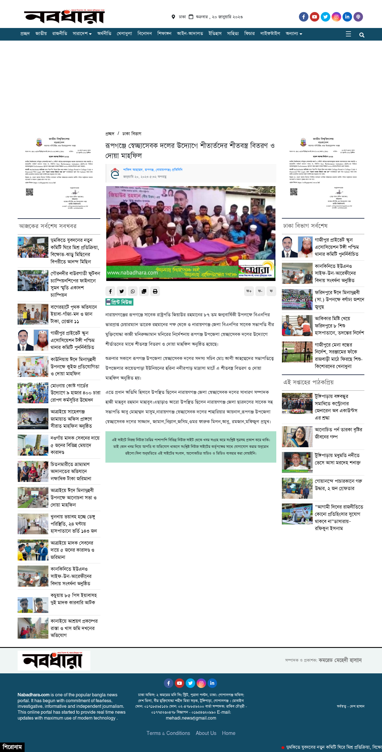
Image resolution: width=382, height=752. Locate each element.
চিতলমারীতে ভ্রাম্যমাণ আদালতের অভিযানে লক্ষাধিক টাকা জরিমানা (71, 471)
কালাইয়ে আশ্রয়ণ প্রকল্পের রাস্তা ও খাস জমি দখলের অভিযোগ (74, 628)
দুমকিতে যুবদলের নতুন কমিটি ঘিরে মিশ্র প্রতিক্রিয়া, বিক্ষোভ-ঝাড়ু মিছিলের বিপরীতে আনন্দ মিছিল (75, 251)
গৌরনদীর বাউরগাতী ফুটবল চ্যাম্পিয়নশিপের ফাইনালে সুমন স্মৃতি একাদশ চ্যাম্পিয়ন (75, 284)
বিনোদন (145, 34)
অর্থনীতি (104, 34)
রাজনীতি (59, 34)
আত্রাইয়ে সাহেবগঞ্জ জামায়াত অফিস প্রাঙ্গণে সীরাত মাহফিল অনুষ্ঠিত (71, 419)
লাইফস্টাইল (270, 34)
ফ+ (249, 291)
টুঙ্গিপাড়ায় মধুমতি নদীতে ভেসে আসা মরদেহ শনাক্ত (338, 459)
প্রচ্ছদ (25, 34)
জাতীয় (41, 34)
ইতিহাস (215, 34)
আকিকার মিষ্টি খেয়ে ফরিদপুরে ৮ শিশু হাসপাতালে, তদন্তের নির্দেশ (339, 325)
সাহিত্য (233, 34)
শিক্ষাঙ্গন (164, 34)
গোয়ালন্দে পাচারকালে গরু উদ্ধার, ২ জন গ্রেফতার (338, 485)
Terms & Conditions (168, 733)
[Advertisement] (191, 88)
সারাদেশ (80, 34)
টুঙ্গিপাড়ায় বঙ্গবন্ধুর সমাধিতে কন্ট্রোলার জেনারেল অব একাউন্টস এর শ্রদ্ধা (336, 407)
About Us (206, 733)
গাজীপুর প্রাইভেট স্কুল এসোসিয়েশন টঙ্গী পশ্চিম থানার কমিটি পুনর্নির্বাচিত (73, 340)
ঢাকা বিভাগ (131, 134)
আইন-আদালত (190, 34)
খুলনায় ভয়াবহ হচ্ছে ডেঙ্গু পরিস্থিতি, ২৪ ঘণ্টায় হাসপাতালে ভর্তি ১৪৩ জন (74, 524)
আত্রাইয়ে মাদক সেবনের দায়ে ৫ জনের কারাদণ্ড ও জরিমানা (72, 550)
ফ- (260, 291)
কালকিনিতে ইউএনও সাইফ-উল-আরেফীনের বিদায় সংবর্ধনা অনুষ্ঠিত (71, 576)
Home (228, 733)
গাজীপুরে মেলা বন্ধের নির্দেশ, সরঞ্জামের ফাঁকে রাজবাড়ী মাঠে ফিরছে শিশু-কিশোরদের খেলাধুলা (339, 355)
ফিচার (249, 34)
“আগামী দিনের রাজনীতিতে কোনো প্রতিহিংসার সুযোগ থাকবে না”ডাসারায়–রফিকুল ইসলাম (339, 517)
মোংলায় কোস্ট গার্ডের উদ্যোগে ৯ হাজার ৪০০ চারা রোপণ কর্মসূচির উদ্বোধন (75, 393)
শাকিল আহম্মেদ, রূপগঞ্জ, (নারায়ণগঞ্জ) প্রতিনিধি (152, 170)
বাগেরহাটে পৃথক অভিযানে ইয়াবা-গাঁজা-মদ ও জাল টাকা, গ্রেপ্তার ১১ (74, 314)
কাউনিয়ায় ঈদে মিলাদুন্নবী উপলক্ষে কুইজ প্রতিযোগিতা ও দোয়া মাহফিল (75, 366)
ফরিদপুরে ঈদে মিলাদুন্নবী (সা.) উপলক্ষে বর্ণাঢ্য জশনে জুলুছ (339, 299)
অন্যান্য (292, 34)
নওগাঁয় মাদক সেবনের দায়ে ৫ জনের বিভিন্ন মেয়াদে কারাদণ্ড (75, 445)
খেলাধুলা (124, 34)
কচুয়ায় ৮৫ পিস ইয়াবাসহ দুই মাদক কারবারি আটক (74, 599)
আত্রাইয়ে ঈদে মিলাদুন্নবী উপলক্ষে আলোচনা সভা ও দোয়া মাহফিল (73, 497)
